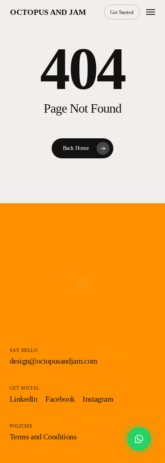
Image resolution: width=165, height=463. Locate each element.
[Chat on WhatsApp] (139, 439)
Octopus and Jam (48, 12)
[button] (150, 12)
